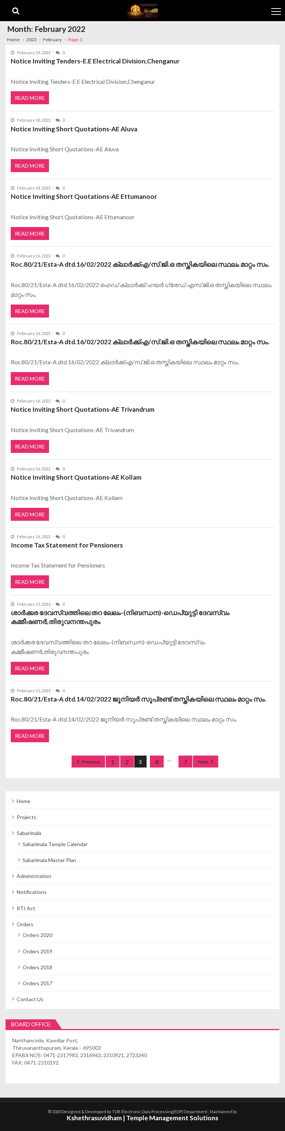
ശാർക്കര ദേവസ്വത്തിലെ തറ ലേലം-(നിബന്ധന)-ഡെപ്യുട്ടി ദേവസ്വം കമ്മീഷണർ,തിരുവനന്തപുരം (120, 617)
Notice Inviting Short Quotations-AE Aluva (74, 129)
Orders (25, 924)
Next (203, 762)
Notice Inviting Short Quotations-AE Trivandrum (82, 409)
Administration (34, 876)
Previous (91, 762)
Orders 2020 (37, 935)
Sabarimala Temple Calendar (55, 844)
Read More (30, 98)
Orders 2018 (37, 967)
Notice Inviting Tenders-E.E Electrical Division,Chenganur (95, 61)
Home (23, 801)
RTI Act (26, 908)
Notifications (32, 892)
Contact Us (30, 999)
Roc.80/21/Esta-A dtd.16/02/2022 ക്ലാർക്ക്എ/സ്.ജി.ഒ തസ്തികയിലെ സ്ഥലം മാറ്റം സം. (140, 264)
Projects (26, 817)
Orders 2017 (37, 983)
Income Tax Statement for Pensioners (67, 545)
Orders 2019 (37, 951)
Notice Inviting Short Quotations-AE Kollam (76, 477)
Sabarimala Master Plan (49, 860)
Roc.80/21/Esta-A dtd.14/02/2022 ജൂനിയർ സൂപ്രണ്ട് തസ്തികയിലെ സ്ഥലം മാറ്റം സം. (138, 699)
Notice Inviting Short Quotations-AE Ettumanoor (84, 196)
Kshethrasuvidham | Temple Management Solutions (142, 1118)
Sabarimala (29, 833)
